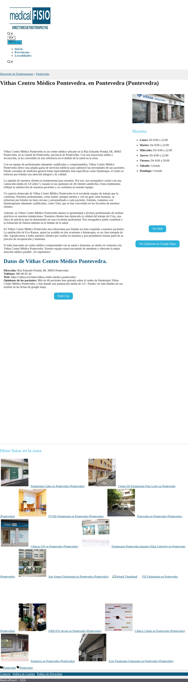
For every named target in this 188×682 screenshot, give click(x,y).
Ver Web (157, 228)
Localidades (23, 55)
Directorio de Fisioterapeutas (16, 74)
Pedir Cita (63, 296)
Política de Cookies (23, 674)
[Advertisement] (64, 121)
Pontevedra (42, 74)
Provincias (22, 52)
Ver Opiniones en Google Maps (157, 243)
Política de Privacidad (49, 674)
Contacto (5, 674)
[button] (10, 34)
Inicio (19, 49)
